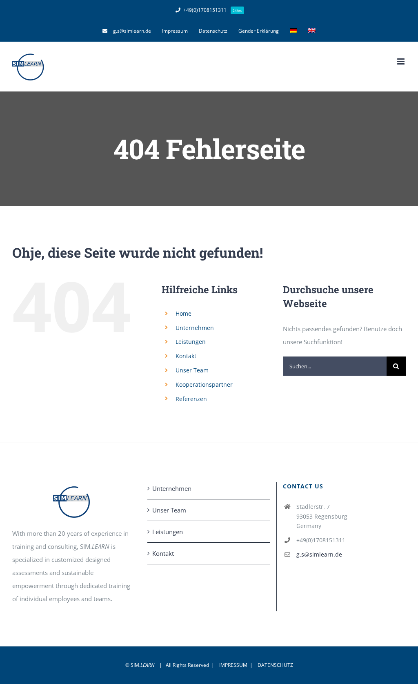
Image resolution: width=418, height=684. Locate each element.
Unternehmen (195, 328)
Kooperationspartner (204, 384)
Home (183, 313)
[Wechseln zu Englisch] (312, 31)
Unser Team (192, 370)
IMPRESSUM (233, 665)
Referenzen (191, 399)
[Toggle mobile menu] (401, 61)
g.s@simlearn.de (319, 554)
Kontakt (186, 356)
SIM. (142, 665)
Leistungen (191, 341)
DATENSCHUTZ (275, 665)
